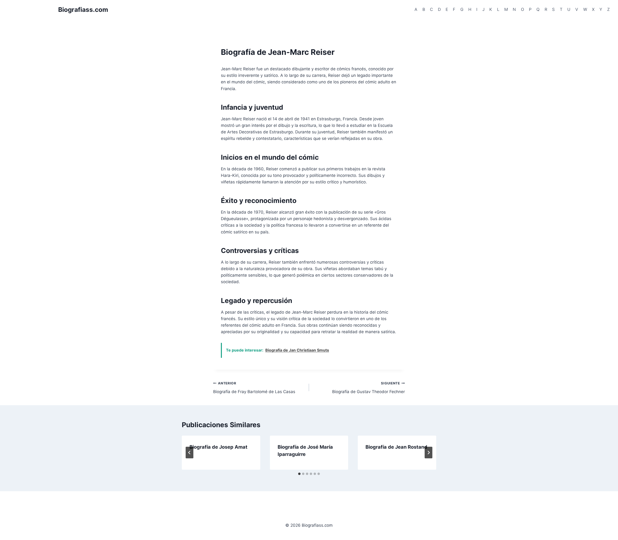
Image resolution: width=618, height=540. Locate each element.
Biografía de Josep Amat (218, 447)
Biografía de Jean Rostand (396, 447)
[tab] (299, 474)
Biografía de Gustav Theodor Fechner (368, 387)
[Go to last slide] (189, 452)
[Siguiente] (428, 452)
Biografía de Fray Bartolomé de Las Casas (254, 387)
